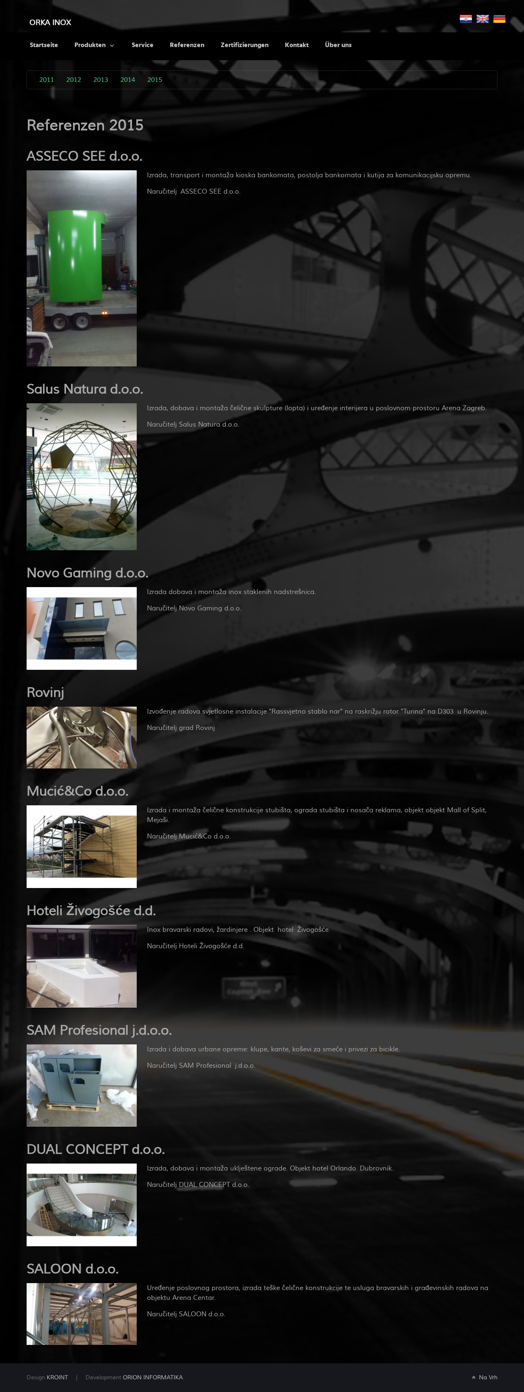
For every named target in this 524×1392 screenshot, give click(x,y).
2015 (154, 80)
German (499, 18)
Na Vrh (487, 1377)
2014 (127, 80)
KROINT (57, 1377)
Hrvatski (465, 18)
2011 (46, 80)
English (482, 18)
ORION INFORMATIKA (153, 1377)
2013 (100, 80)
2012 (73, 80)
